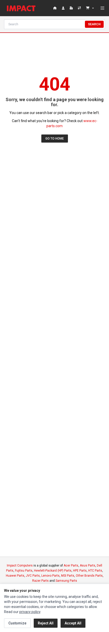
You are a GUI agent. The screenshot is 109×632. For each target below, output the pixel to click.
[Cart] (90, 8)
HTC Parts (95, 570)
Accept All (73, 623)
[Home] (22, 8)
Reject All (45, 623)
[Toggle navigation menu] (102, 8)
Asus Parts (87, 565)
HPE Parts (80, 570)
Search (94, 24)
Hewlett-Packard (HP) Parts (52, 570)
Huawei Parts (15, 575)
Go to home (54, 138)
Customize (17, 623)
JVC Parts (33, 575)
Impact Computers (20, 565)
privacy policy (29, 612)
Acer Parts (71, 565)
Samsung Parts (66, 580)
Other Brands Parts (89, 575)
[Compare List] (80, 8)
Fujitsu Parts (23, 570)
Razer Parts (40, 580)
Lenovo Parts (50, 575)
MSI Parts (67, 575)
